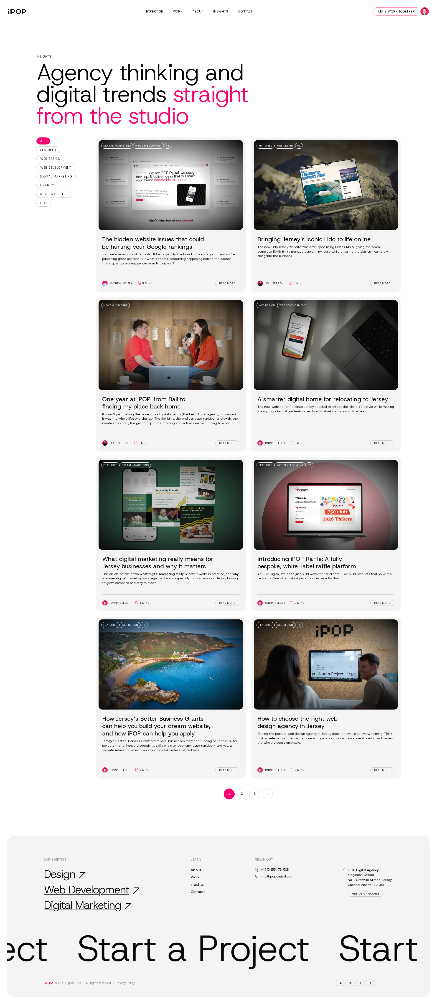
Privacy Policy (125, 983)
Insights (220, 11)
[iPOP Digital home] (17, 11)
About (198, 11)
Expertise (154, 11)
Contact (245, 11)
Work (178, 11)
